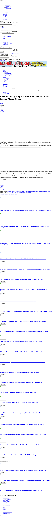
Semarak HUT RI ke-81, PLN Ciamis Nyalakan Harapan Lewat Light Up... (20, 444)
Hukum (6, 13)
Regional (4, 3)
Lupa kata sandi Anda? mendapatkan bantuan (9, 53)
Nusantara (7, 10)
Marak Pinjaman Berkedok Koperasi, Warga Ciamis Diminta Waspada (19, 455)
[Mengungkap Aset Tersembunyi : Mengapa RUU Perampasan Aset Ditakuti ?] (3, 369)
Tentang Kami (5, 42)
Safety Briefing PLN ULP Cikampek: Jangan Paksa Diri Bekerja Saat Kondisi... (21, 341)
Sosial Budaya (5, 16)
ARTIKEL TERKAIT (5, 194)
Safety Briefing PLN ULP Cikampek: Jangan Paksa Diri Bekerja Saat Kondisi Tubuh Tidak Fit (25, 210)
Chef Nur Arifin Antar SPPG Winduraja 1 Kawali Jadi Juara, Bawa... (18, 392)
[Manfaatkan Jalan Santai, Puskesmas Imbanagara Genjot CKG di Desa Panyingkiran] (3, 432)
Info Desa (5, 19)
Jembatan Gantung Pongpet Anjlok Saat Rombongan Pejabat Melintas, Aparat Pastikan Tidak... (26, 311)
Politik (6, 12)
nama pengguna (15, 23)
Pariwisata (5, 15)
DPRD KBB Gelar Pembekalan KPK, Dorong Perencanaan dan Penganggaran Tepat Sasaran (25, 269)
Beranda (1, 90)
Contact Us (5, 41)
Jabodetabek (7, 5)
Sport (4, 18)
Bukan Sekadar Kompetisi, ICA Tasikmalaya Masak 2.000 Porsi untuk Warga (21, 382)
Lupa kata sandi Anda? (4, 27)
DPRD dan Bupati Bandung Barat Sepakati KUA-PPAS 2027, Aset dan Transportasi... (23, 259)
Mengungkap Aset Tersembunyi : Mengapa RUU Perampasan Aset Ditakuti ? (20, 372)
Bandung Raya (8, 6)
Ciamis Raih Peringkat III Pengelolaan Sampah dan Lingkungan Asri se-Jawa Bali (22, 424)
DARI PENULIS (13, 194)
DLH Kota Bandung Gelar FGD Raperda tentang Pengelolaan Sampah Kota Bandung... (23, 321)
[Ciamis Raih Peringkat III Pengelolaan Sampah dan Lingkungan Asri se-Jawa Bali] (3, 421)
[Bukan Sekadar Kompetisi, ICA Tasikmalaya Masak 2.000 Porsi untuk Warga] (3, 379)
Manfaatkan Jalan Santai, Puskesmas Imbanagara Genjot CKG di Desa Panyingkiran (23, 434)
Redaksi (4, 39)
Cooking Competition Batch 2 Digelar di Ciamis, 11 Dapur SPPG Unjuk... (19, 402)
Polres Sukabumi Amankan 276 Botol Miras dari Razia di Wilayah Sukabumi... (21, 352)
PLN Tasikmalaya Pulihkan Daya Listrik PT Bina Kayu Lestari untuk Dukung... (21, 279)
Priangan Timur (8, 7)
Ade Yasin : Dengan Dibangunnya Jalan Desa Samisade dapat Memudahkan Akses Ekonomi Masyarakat (28, 191)
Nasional (4, 9)
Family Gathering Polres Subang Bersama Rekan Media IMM (18, 192)
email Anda (14, 31)
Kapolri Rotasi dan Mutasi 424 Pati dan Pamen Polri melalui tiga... (18, 301)
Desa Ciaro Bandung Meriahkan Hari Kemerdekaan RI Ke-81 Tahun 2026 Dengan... (22, 362)
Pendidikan (5, 14)
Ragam (5, 502)
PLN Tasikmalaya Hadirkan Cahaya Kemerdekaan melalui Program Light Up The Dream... (24, 331)
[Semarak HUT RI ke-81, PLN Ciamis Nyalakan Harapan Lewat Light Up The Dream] (3, 442)
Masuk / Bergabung (7, 36)
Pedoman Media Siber (7, 43)
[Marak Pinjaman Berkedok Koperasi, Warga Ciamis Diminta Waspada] (3, 452)
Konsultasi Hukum (6, 44)
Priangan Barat (8, 8)
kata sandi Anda (15, 25)
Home (4, 2)
